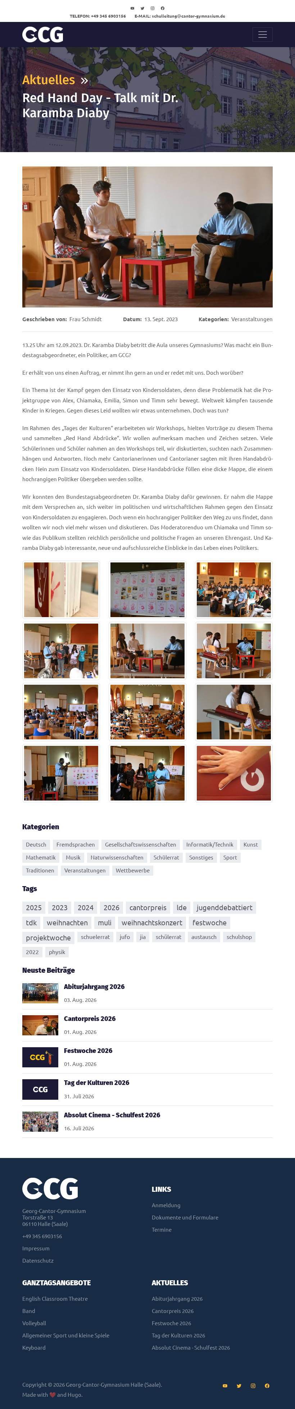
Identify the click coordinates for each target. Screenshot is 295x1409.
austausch (204, 937)
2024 (86, 907)
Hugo (74, 1395)
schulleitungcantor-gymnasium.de (180, 16)
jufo (125, 937)
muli (105, 922)
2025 (34, 907)
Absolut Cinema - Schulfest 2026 (191, 1348)
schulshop (239, 937)
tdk (31, 922)
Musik (73, 857)
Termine (162, 1230)
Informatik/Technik (209, 845)
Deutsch (36, 845)
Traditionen (40, 870)
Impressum (36, 1248)
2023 (60, 907)
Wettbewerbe (133, 870)
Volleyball (34, 1323)
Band (28, 1311)
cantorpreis (148, 907)
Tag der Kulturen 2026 (178, 1335)
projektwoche (48, 938)
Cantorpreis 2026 (173, 1311)
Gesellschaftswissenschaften (140, 845)
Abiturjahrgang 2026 (177, 1299)
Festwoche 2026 (171, 1323)
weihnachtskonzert (152, 922)
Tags (29, 888)
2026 (111, 907)
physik (57, 952)
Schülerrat (166, 857)
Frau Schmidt (85, 319)
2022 (32, 952)
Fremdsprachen (75, 845)
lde (182, 907)
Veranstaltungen (252, 319)
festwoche (209, 922)
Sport (230, 857)
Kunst (251, 845)
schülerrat (168, 937)
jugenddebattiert (225, 907)
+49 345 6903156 (98, 16)
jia (143, 937)
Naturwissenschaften (117, 857)
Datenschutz (38, 1261)
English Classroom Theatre (55, 1299)
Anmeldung (166, 1205)
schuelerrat (95, 937)
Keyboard (34, 1348)
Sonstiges (201, 857)
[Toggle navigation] (263, 34)
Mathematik (41, 857)
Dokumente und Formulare (185, 1217)
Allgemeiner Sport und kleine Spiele (65, 1335)
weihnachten (67, 922)
